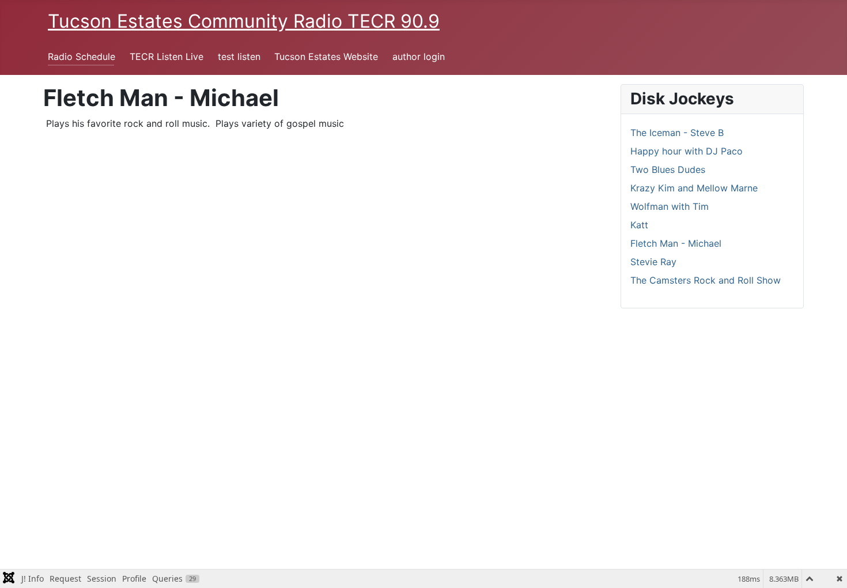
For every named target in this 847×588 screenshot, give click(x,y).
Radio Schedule (81, 56)
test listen (239, 56)
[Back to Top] (827, 567)
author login (418, 56)
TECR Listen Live (166, 56)
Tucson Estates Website (326, 56)
